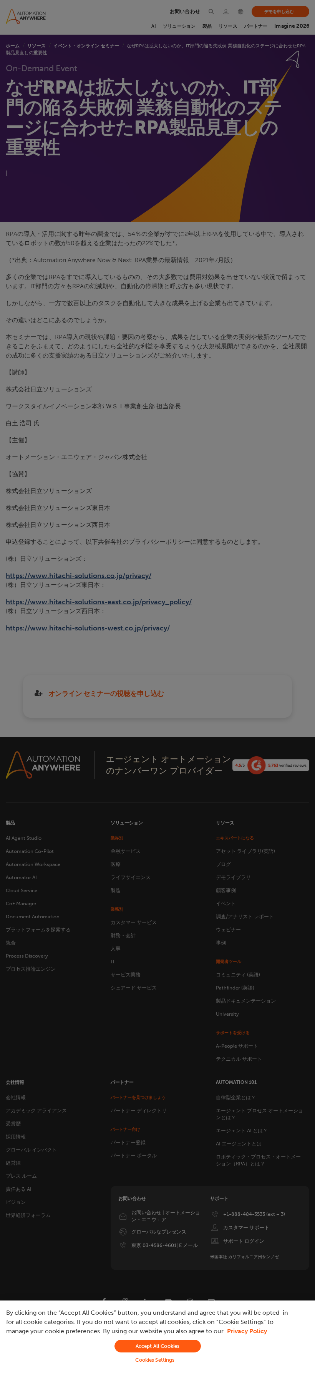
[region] (157, 1337)
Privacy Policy (247, 1331)
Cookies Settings (154, 1360)
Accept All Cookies (157, 1346)
